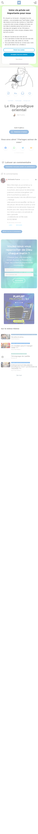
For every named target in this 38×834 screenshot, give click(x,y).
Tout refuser (19, 59)
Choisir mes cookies (19, 50)
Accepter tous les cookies (19, 54)
